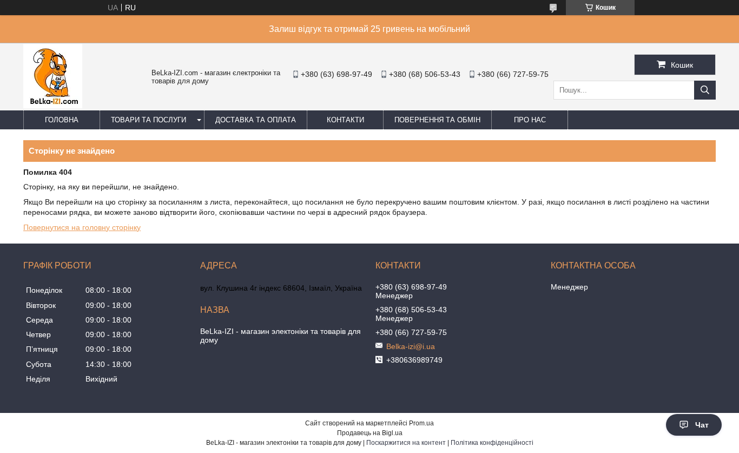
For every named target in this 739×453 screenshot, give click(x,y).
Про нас (530, 120)
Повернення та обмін (437, 120)
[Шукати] (705, 90)
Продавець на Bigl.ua (370, 433)
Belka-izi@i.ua (410, 346)
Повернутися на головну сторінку (82, 227)
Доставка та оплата (255, 120)
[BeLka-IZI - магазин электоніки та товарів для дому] (52, 105)
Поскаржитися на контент (406, 443)
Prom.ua (421, 423)
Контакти (345, 120)
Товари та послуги (148, 120)
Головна (61, 120)
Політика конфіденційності (492, 443)
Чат (702, 425)
